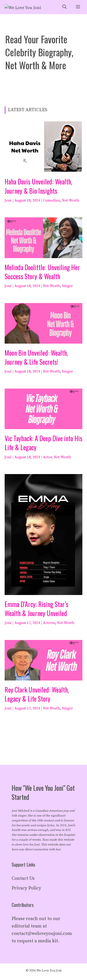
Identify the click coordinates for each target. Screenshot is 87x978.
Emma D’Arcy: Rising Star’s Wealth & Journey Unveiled (36, 608)
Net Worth (70, 200)
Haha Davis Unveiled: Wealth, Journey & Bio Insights (38, 186)
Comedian (51, 200)
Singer (67, 286)
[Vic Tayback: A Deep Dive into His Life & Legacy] (43, 425)
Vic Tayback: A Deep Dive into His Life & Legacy (43, 443)
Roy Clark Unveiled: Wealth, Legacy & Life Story (37, 694)
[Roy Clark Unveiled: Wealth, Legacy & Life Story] (43, 677)
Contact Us (23, 878)
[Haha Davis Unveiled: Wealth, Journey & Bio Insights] (43, 168)
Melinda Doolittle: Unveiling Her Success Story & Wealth (42, 272)
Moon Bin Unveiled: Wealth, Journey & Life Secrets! (36, 357)
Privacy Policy (26, 888)
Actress (49, 622)
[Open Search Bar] (64, 7)
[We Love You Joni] (23, 7)
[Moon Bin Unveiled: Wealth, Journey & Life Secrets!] (43, 340)
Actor (47, 457)
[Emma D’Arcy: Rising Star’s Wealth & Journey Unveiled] (43, 591)
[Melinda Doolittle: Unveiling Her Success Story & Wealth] (43, 254)
